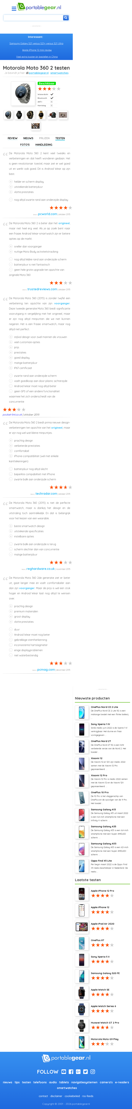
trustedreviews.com (42, 289)
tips (17, 1082)
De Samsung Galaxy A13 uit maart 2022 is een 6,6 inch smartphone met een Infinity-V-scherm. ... (109, 815)
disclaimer (56, 1096)
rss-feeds (87, 1096)
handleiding (43, 144)
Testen (60, 138)
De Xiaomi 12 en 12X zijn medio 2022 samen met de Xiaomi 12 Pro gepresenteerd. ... (108, 763)
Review (13, 138)
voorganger (62, 303)
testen (26, 1082)
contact (43, 1096)
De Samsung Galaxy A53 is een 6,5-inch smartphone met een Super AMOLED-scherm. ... (109, 849)
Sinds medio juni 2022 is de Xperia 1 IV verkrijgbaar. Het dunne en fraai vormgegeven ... (109, 729)
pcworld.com (47, 214)
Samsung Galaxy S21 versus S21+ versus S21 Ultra (36, 43)
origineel (64, 223)
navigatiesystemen (84, 1082)
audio (53, 1082)
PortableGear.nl (39, 73)
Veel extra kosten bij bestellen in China (37, 56)
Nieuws (28, 138)
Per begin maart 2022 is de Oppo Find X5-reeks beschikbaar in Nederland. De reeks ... (109, 866)
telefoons (40, 1082)
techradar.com (46, 494)
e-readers (122, 1082)
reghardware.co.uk (41, 569)
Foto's (25, 144)
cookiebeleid (72, 1096)
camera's (106, 1082)
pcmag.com (46, 670)
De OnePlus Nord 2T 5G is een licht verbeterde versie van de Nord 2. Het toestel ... (108, 746)
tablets (64, 1082)
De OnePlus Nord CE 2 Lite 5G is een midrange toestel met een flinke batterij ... (109, 712)
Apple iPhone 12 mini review (37, 50)
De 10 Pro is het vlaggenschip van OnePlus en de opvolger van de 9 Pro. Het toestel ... (109, 798)
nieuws (7, 1082)
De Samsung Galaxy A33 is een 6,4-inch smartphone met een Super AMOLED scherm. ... (109, 832)
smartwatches (59, 73)
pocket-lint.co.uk (12, 414)
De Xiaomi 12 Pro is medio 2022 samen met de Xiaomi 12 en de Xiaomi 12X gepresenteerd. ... (109, 781)
